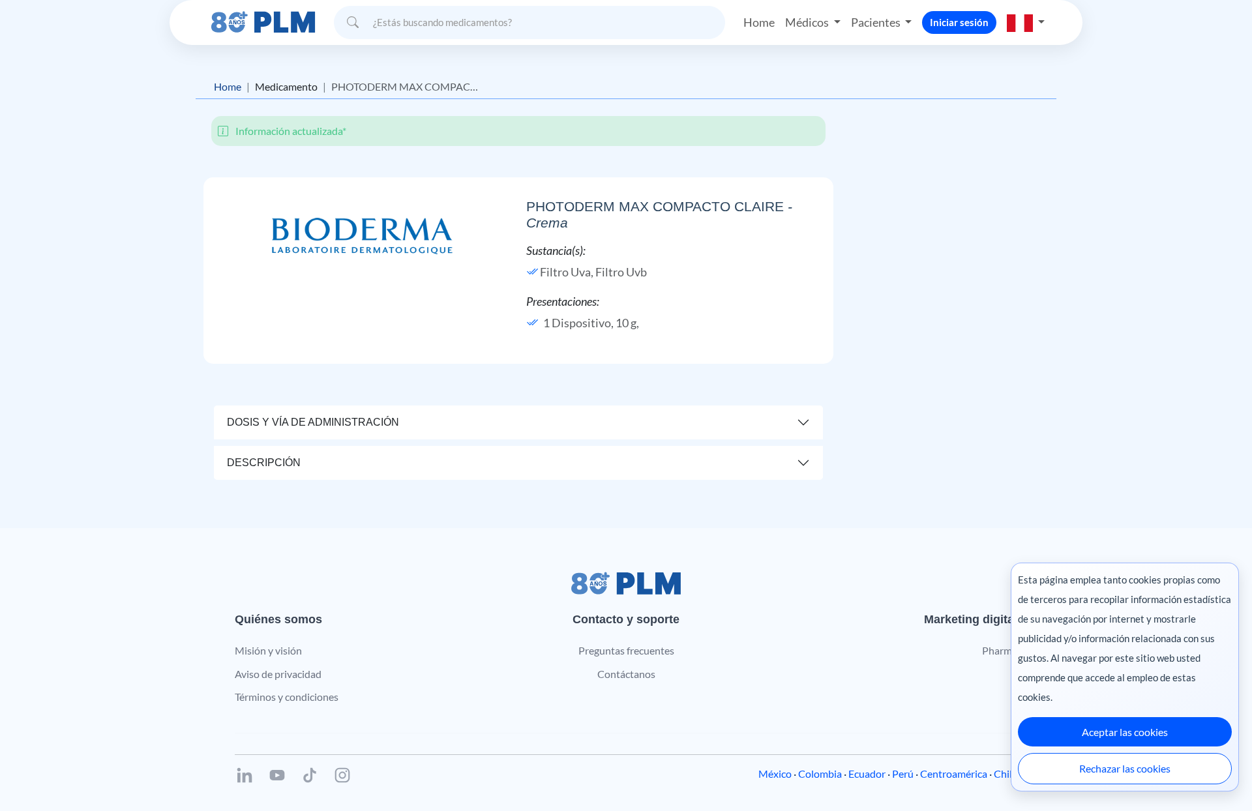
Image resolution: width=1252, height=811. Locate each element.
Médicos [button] (808, 22)
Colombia (820, 773)
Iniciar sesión (959, 22)
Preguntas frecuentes (626, 650)
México (775, 773)
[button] (1026, 22)
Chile (1005, 773)
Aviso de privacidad (278, 674)
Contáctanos (626, 674)
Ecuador (867, 773)
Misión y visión (268, 650)
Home (759, 22)
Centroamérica (953, 773)
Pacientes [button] (876, 22)
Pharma (999, 650)
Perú (903, 773)
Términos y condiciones (286, 696)
